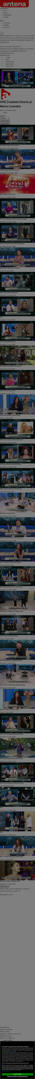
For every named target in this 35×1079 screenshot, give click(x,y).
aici (28, 1057)
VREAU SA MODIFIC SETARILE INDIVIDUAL (17, 1076)
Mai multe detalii (13, 1051)
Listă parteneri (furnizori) (6, 1071)
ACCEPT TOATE (17, 1074)
